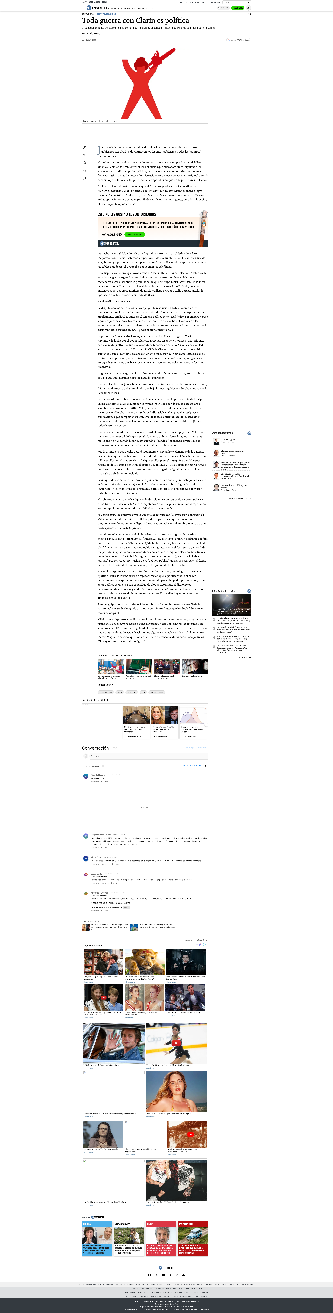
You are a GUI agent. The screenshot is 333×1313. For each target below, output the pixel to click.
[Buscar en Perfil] (249, 2)
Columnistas (222, 433)
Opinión (140, 8)
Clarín (120, 692)
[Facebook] (149, 1275)
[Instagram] (170, 1275)
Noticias (189, 2)
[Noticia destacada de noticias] (97, 1225)
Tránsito (203, 1296)
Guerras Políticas (157, 692)
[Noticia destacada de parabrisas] (193, 1225)
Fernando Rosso (106, 692)
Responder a (99, 876)
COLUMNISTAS (88, 14)
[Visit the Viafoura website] (202, 940)
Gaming (232, 1285)
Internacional (129, 1285)
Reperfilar (169, 1285)
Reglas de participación (189, 1296)
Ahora (81, 1285)
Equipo (175, 1296)
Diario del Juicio (248, 1285)
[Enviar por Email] (84, 170)
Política (131, 8)
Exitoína (205, 2)
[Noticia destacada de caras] (161, 1225)
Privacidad (167, 1296)
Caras (197, 2)
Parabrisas (166, 1288)
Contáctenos (156, 1296)
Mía (180, 1288)
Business (181, 2)
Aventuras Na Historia (160, 1292)
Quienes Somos (143, 1296)
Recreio (197, 1292)
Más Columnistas (238, 498)
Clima (138, 1285)
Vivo (238, 1285)
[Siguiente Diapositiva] (206, 725)
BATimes (187, 1288)
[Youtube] (163, 1275)
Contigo (147, 1292)
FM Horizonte (196, 1288)
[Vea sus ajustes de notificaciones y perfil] (248, 7)
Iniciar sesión (190, 748)
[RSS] (177, 1275)
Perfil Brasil (215, 2)
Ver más (243, 657)
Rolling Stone (176, 1292)
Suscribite (237, 8)
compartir (192, 782)
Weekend (149, 1288)
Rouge (175, 1288)
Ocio (153, 1285)
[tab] (94, 766)
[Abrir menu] (84, 8)
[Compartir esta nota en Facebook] (84, 147)
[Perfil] (98, 1217)
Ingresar (225, 8)
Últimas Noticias (118, 8)
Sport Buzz (188, 1292)
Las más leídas (223, 591)
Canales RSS (131, 1296)
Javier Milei (132, 692)
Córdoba (160, 1285)
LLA (143, 692)
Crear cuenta (201, 748)
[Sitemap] (183, 1275)
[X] (156, 1275)
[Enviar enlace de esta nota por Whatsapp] (84, 163)
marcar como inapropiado (201, 783)
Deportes (146, 1285)
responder (95, 782)
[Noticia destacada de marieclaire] (129, 1225)
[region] (145, 844)
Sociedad (150, 8)
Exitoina (224, 1285)
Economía (109, 1285)
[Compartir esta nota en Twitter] (84, 155)
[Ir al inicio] (98, 7)
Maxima (205, 1292)
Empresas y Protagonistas (194, 1285)
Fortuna (157, 1288)
